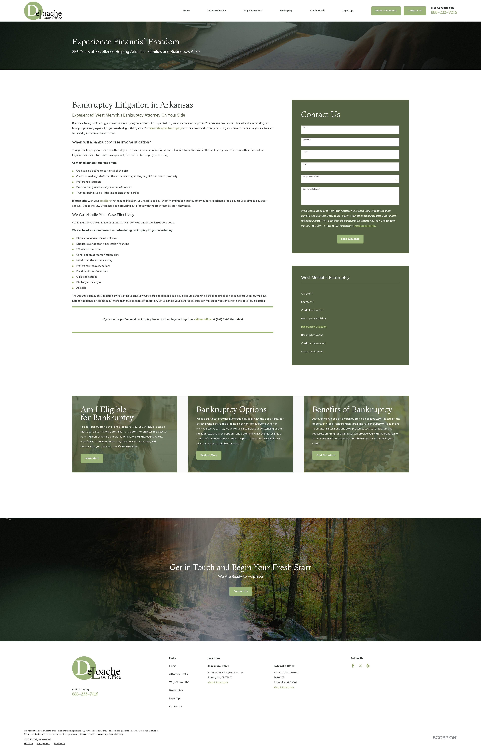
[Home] (43, 11)
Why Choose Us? (179, 682)
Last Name (306, 140)
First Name (307, 128)
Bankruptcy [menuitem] (285, 11)
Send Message (350, 239)
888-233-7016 (444, 12)
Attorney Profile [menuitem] (217, 11)
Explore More (209, 455)
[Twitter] (360, 666)
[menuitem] (350, 294)
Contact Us (415, 11)
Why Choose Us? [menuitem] (252, 11)
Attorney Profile (179, 674)
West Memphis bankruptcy (166, 128)
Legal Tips (175, 698)
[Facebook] (353, 666)
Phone (305, 152)
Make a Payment (386, 11)
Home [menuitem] (186, 11)
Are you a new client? (311, 177)
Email (305, 165)
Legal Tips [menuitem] (348, 11)
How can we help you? (311, 189)
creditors (105, 201)
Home (172, 666)
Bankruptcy (176, 690)
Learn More (92, 458)
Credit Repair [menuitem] (317, 11)
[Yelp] (368, 666)
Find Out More (325, 455)
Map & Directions (218, 682)
